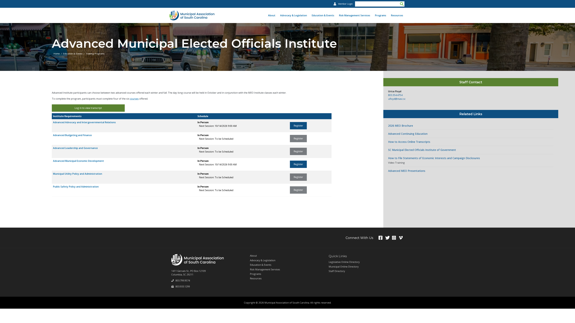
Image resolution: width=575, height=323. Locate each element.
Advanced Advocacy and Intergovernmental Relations (84, 122)
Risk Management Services (354, 15)
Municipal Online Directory (344, 266)
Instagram (395, 238)
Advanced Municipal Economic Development (78, 161)
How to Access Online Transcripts (409, 141)
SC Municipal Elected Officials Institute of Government (422, 149)
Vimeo (402, 238)
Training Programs (95, 53)
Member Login (345, 3)
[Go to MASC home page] (192, 12)
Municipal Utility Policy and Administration (77, 173)
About (271, 15)
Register (298, 125)
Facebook (382, 238)
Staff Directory (337, 271)
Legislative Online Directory (344, 262)
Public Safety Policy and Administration (76, 186)
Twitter (388, 238)
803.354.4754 (395, 95)
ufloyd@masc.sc (396, 98)
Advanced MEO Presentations (406, 170)
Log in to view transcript (88, 108)
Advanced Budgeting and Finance (72, 135)
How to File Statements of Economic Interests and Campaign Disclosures (434, 158)
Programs (380, 15)
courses (134, 98)
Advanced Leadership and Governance (75, 148)
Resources (397, 15)
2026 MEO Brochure (400, 125)
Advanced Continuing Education (408, 133)
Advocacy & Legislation (293, 15)
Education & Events (323, 15)
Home (56, 53)
